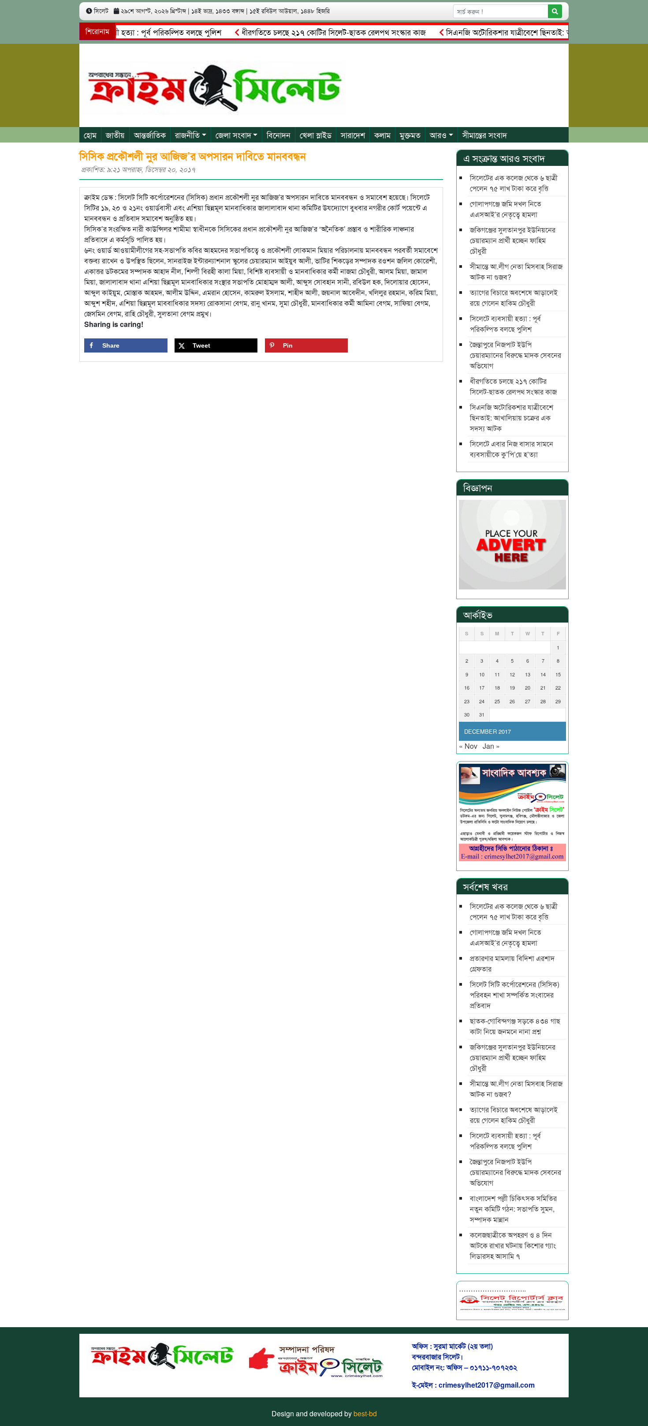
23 (466, 701)
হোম (90, 134)
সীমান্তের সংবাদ (484, 134)
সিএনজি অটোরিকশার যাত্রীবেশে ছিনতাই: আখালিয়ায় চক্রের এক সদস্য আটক (511, 417)
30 (466, 714)
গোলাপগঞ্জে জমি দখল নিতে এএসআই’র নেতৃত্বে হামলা (505, 209)
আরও (438, 134)
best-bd (365, 1413)
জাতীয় (115, 134)
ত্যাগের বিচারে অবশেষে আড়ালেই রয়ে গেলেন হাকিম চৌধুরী (514, 297)
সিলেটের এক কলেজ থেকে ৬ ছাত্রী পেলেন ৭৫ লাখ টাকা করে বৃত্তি (514, 183)
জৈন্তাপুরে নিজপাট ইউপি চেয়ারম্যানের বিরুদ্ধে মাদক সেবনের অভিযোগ (515, 355)
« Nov (468, 746)
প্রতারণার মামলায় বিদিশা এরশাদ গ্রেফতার (512, 963)
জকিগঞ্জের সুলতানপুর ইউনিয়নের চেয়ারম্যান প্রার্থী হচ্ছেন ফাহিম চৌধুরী (512, 240)
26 (512, 701)
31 (481, 714)
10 (481, 674)
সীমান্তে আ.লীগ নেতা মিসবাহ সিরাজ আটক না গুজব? (516, 271)
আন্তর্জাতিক (150, 134)
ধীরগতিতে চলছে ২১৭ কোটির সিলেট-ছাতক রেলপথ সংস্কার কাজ (313, 32)
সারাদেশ (353, 134)
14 (543, 674)
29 (558, 701)
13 (527, 674)
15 (558, 674)
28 (543, 701)
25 (497, 701)
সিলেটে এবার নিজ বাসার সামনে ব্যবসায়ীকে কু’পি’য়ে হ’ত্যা (511, 449)
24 (481, 701)
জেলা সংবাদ (233, 134)
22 (558, 687)
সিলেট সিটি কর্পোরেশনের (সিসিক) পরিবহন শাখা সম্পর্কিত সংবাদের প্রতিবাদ (514, 994)
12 (512, 674)
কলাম (382, 134)
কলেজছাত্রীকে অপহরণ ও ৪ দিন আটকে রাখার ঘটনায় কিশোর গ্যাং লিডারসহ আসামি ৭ (513, 1245)
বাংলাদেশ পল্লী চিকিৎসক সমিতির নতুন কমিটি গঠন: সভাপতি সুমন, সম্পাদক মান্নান (513, 1208)
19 (512, 687)
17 (481, 687)
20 (527, 687)
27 (527, 701)
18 (497, 687)
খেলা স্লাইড (315, 134)
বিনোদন (278, 134)
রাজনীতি (187, 134)
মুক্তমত (410, 134)
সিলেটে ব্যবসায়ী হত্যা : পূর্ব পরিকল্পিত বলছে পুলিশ (126, 32)
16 (466, 687)
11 (497, 674)
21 (543, 687)
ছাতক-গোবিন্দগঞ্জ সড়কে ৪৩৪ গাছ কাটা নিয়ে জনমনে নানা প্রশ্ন (515, 1026)
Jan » (491, 746)
